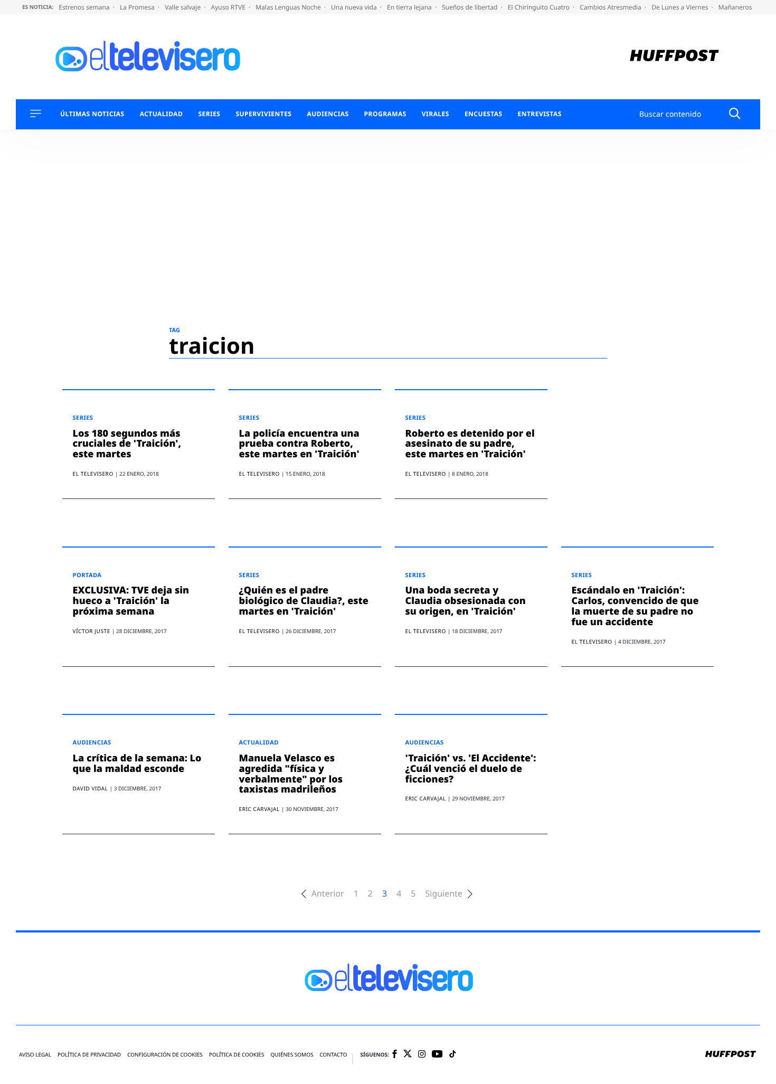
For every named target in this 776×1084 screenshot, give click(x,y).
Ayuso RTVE (229, 7)
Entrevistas (540, 114)
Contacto (333, 1054)
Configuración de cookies (165, 1054)
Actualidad (161, 114)
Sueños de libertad (470, 7)
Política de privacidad (89, 1054)
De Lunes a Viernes (680, 7)
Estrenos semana (85, 7)
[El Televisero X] (407, 1054)
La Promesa (138, 7)
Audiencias (327, 114)
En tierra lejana (410, 7)
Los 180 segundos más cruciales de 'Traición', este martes (127, 444)
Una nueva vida (354, 7)
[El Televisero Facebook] (394, 1055)
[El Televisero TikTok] (452, 1054)
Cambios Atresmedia (611, 7)
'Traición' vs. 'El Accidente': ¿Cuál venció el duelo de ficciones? (470, 769)
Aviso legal (35, 1054)
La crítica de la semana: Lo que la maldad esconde (137, 763)
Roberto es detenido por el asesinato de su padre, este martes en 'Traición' (470, 444)
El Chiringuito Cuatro (539, 7)
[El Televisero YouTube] (437, 1054)
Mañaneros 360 (742, 7)
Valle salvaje (183, 7)
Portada (87, 575)
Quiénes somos (291, 1054)
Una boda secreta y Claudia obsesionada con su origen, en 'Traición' (465, 601)
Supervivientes (263, 114)
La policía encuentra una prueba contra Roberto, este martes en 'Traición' (299, 444)
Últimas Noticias (92, 114)
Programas (385, 114)
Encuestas (484, 114)
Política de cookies (236, 1054)
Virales (435, 114)
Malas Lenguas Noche (289, 7)
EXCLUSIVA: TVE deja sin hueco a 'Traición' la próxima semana (131, 601)
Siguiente (443, 893)
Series (209, 114)
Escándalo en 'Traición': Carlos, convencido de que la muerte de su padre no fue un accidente (635, 606)
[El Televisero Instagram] (421, 1054)
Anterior (327, 893)
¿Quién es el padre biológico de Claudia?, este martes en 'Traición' (303, 601)
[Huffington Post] (674, 57)
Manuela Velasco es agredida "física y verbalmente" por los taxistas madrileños (291, 774)
